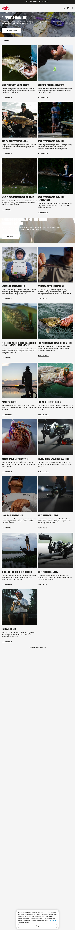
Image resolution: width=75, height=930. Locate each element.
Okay (37, 926)
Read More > (7, 98)
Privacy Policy (52, 920)
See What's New (11, 30)
